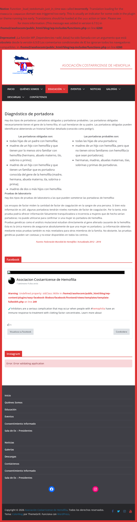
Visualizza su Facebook (20, 331)
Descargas (14, 97)
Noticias (95, 89)
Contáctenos (38, 97)
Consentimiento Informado (20, 423)
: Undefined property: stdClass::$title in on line (59, 297)
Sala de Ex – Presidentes (18, 430)
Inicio (11, 89)
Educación (55, 89)
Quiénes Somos (29, 89)
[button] (41, 89)
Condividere (121, 331)
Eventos (76, 89)
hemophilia (98, 308)
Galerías (111, 89)
